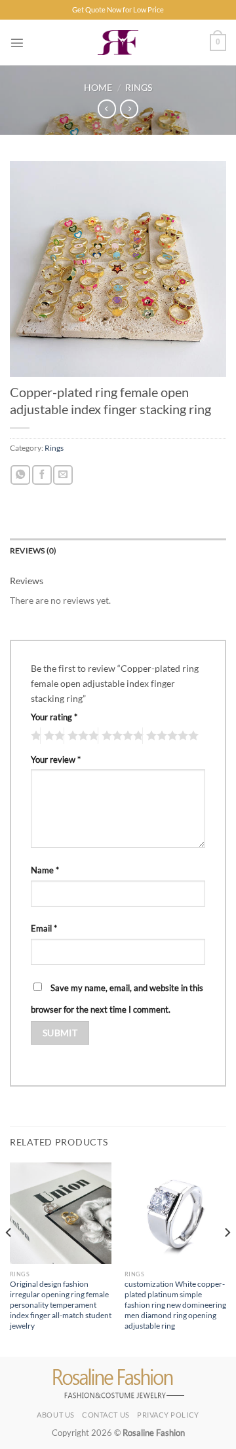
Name (45, 870)
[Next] (226, 1258)
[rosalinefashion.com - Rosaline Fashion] (118, 42)
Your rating (54, 717)
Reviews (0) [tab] (33, 550)
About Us (55, 1414)
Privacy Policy (168, 1414)
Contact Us (106, 1414)
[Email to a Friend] (63, 475)
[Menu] (17, 42)
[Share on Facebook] (42, 475)
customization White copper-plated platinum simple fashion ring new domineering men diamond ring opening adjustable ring (175, 1305)
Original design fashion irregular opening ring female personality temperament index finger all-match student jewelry (60, 1305)
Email (44, 928)
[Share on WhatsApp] (20, 475)
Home (98, 87)
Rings (138, 87)
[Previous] (9, 1258)
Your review (56, 759)
